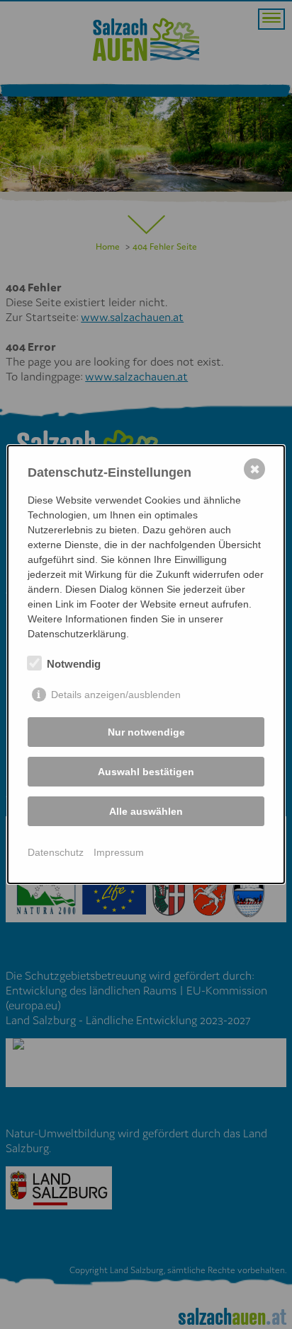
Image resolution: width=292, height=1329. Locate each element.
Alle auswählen (146, 811)
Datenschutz (56, 852)
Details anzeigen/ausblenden (116, 694)
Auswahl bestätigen (146, 771)
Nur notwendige (146, 732)
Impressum (119, 852)
